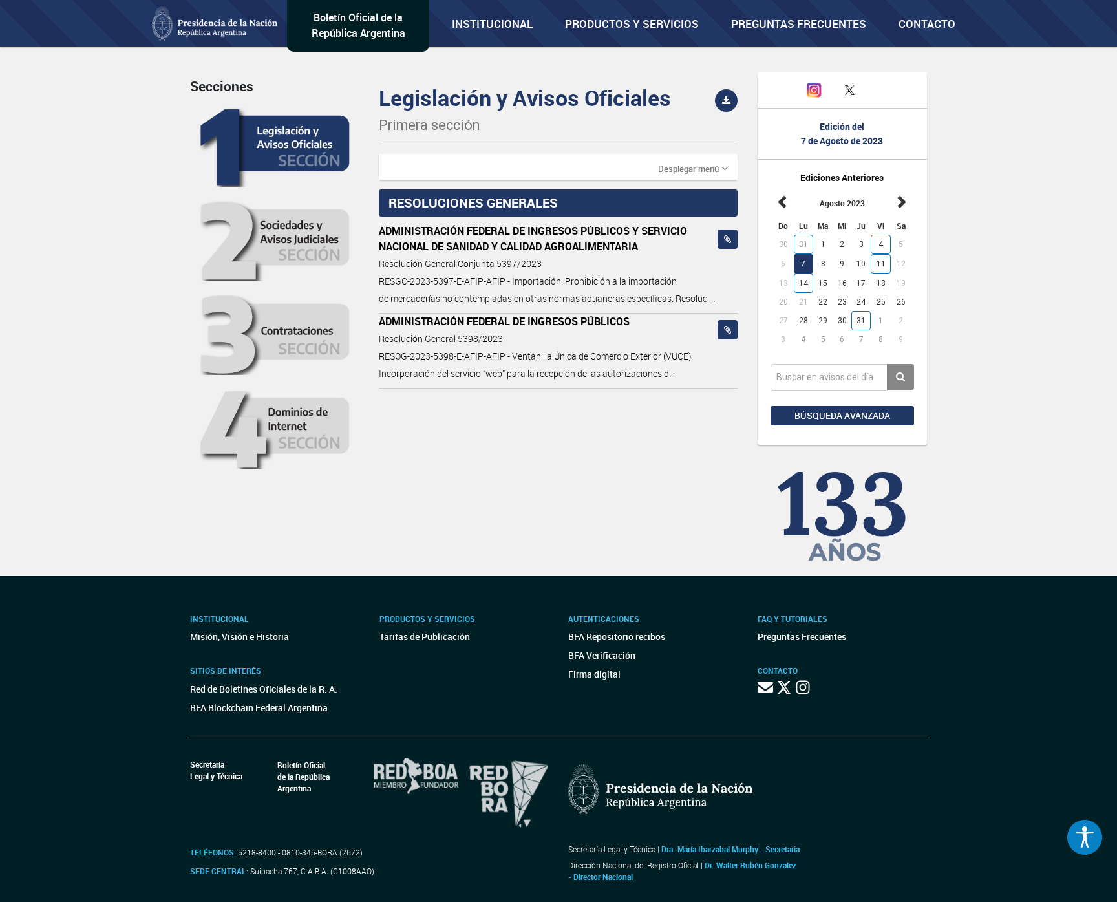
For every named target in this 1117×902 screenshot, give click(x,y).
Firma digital (594, 674)
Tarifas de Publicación (424, 636)
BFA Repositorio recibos (616, 636)
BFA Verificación (601, 655)
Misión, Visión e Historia (239, 636)
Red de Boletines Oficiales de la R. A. (263, 689)
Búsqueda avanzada (842, 415)
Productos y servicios (632, 23)
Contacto (927, 23)
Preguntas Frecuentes (798, 23)
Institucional (492, 23)
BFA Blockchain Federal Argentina (259, 708)
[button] (693, 168)
